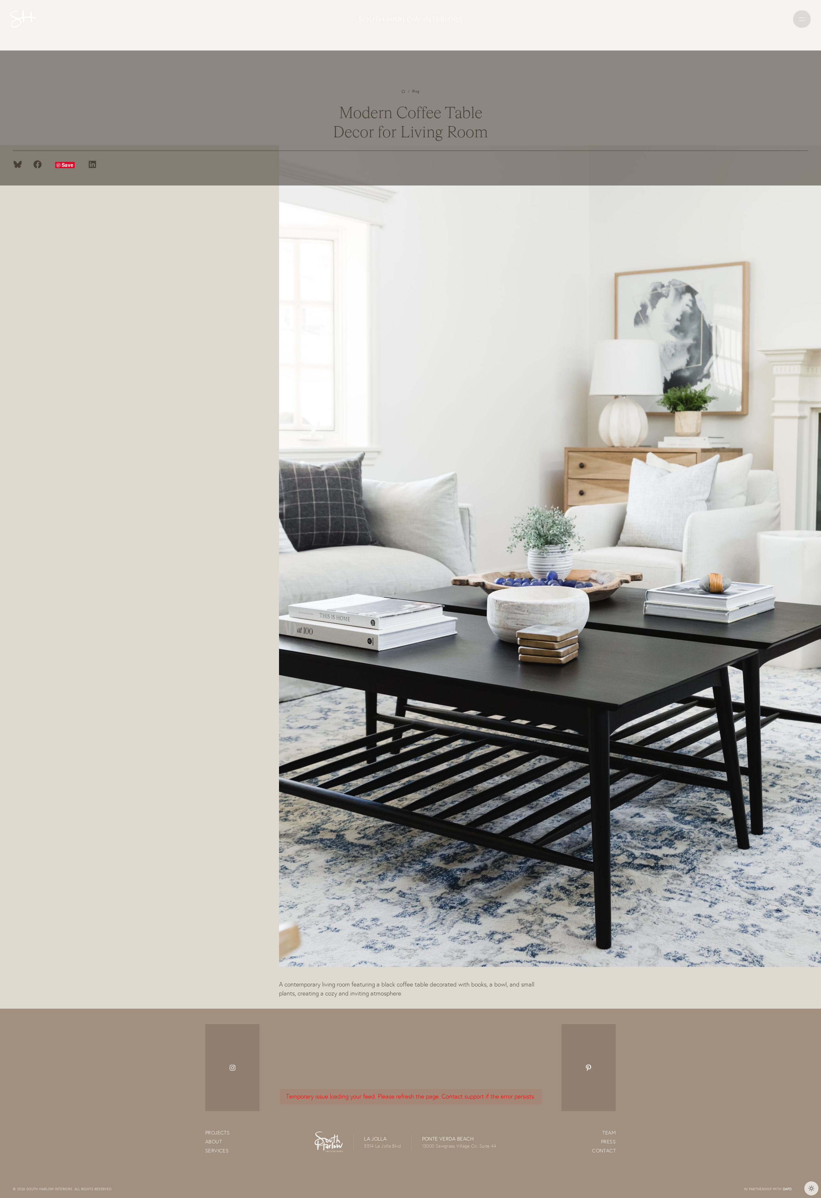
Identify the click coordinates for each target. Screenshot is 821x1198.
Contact (604, 1151)
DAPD (787, 1189)
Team (609, 1133)
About (213, 1142)
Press (608, 1142)
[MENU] (802, 19)
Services (217, 1151)
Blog (415, 91)
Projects (217, 1133)
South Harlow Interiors (410, 19)
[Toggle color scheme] (811, 1188)
